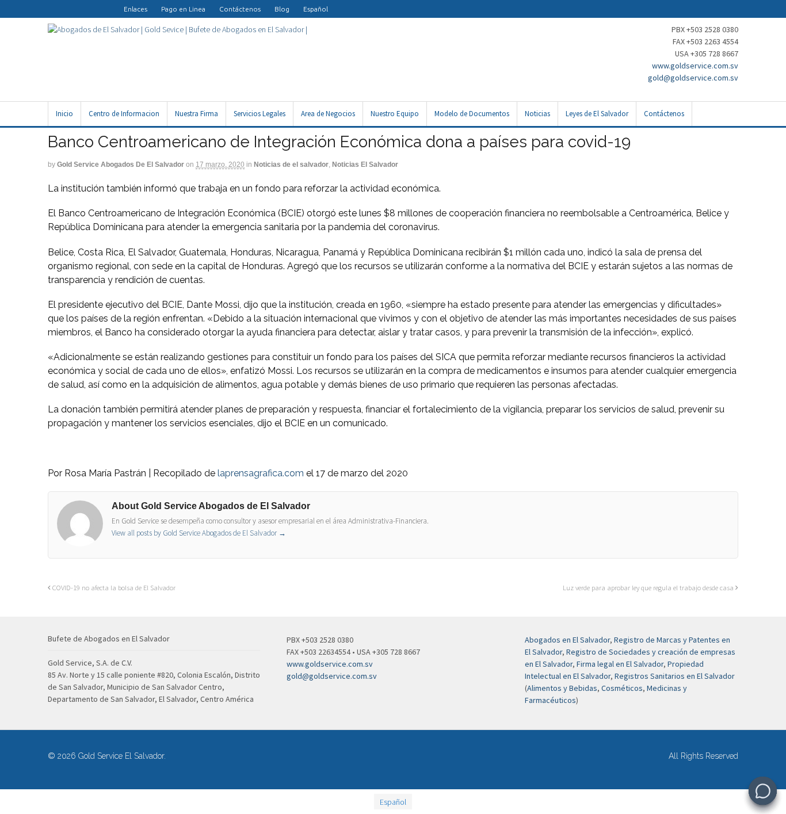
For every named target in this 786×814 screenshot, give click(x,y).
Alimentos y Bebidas (562, 688)
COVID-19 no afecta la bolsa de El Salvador (113, 587)
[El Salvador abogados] (68, 3)
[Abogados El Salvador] (82, 3)
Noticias (537, 114)
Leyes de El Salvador (597, 114)
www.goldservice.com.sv (695, 65)
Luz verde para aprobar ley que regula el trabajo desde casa (649, 587)
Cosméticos (622, 688)
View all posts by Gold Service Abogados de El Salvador (199, 533)
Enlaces (135, 9)
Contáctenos (240, 9)
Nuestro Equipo (395, 114)
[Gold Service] (55, 3)
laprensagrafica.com (261, 473)
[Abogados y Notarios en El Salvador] (177, 29)
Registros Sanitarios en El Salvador (675, 676)
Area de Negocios (328, 114)
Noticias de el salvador (291, 164)
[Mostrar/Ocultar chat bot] (763, 791)
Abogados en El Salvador (567, 640)
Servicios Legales (259, 114)
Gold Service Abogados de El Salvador (120, 164)
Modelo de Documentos (471, 114)
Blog (281, 9)
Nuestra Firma (196, 114)
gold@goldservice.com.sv (693, 77)
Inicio (64, 114)
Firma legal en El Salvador (620, 664)
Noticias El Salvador (365, 164)
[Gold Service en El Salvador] (96, 3)
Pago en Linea (183, 9)
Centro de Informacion (124, 114)
